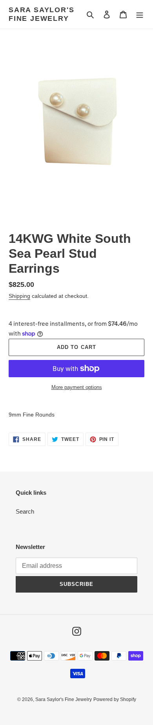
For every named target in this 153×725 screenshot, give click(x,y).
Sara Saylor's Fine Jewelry (41, 14)
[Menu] (139, 14)
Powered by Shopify (114, 699)
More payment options (76, 387)
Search (25, 511)
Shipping (19, 296)
